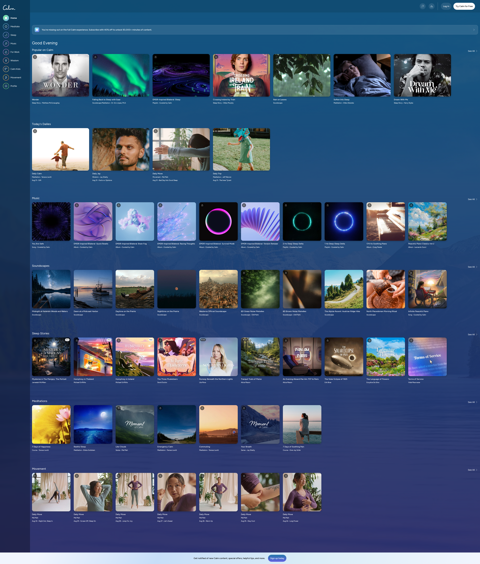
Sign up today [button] (277, 558)
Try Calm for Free (464, 6)
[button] (255, 29)
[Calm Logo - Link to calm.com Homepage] (9, 7)
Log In (446, 6)
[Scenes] (432, 6)
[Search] (423, 6)
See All (471, 51)
